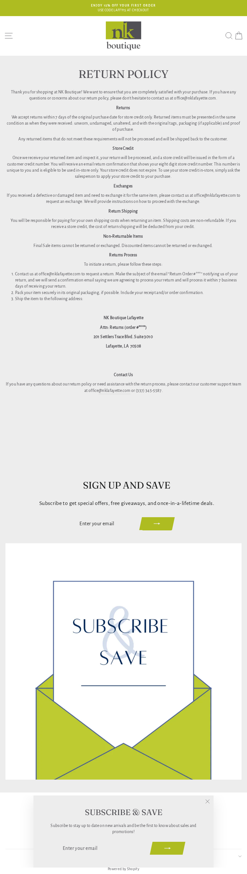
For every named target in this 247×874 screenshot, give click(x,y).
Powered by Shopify (123, 869)
